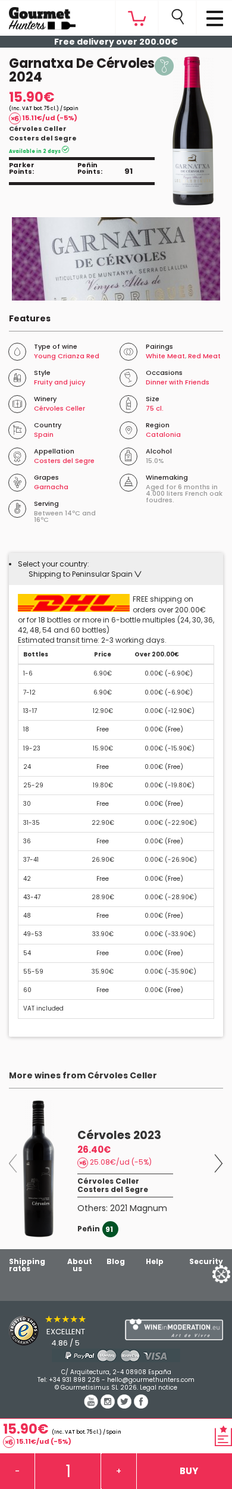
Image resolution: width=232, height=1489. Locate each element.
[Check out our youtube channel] (92, 1406)
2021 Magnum (138, 1208)
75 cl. (155, 408)
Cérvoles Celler (38, 128)
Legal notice (158, 1387)
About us (79, 1265)
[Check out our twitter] (125, 1406)
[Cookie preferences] (206, 1273)
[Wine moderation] (174, 1329)
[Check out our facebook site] (141, 1406)
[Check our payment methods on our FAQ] (116, 1355)
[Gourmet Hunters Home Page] (38, 15)
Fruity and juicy (59, 382)
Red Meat (204, 356)
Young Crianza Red (66, 356)
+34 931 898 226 (74, 1379)
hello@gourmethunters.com (151, 1379)
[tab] (116, 569)
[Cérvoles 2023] (39, 1168)
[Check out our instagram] (109, 1406)
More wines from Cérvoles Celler (83, 1075)
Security (206, 1261)
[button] (85, 574)
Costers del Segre (43, 138)
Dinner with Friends (177, 382)
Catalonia (163, 434)
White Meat (165, 356)
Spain (44, 434)
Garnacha (51, 487)
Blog (115, 1261)
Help (155, 1261)
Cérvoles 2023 (119, 1135)
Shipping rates (27, 1265)
